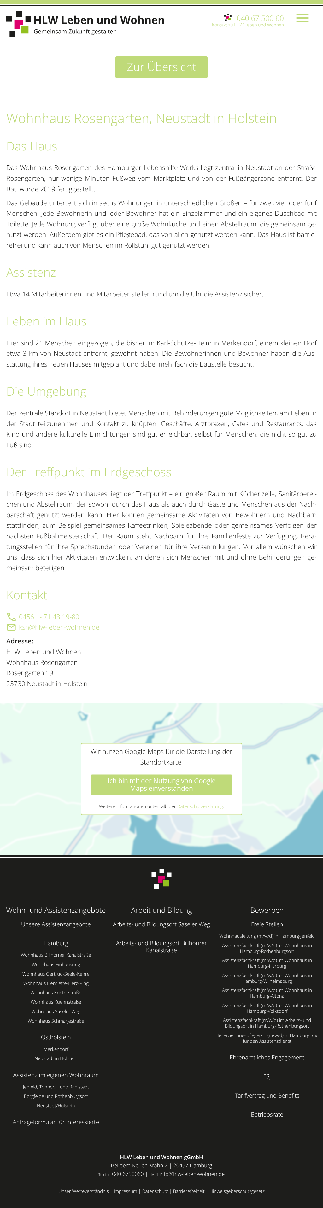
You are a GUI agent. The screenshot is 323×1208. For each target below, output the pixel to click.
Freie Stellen (267, 924)
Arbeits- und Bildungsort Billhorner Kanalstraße (161, 946)
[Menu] (302, 18)
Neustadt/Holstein (56, 1106)
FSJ (267, 1076)
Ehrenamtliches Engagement (267, 1057)
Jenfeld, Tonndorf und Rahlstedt (56, 1087)
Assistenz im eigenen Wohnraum (56, 1075)
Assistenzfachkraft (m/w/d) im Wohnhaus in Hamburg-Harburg (267, 963)
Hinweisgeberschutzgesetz (237, 1191)
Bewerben (267, 910)
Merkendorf (56, 1049)
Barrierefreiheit (189, 1191)
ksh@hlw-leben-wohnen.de (59, 627)
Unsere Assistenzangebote (56, 924)
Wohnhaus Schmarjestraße (56, 1021)
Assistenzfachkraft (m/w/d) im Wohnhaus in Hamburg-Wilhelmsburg (267, 978)
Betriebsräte (267, 1114)
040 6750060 (128, 1173)
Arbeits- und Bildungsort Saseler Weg (161, 924)
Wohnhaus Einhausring (56, 964)
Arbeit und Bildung (161, 910)
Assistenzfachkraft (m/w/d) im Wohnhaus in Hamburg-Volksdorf (267, 1008)
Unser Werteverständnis (83, 1191)
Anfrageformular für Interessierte (56, 1122)
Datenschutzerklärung (200, 806)
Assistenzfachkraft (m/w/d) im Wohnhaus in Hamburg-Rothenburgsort (267, 948)
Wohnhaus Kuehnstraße (56, 1002)
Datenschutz (155, 1191)
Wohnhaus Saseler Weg (55, 1011)
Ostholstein (56, 1037)
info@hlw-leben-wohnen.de (192, 1173)
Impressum (125, 1191)
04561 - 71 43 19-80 (49, 617)
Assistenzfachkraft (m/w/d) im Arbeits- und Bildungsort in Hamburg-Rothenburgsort (267, 1023)
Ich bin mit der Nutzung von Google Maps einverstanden (162, 784)
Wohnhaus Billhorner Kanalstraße (56, 955)
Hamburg (56, 943)
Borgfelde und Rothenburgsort (56, 1096)
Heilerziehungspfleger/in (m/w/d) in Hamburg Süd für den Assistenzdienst (267, 1038)
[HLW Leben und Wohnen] (88, 24)
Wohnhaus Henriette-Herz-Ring (56, 983)
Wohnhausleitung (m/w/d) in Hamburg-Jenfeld (267, 936)
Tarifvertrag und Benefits (267, 1096)
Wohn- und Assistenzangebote (56, 910)
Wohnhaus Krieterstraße (55, 992)
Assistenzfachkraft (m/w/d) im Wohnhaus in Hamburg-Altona (267, 993)
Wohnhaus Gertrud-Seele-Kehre (55, 974)
